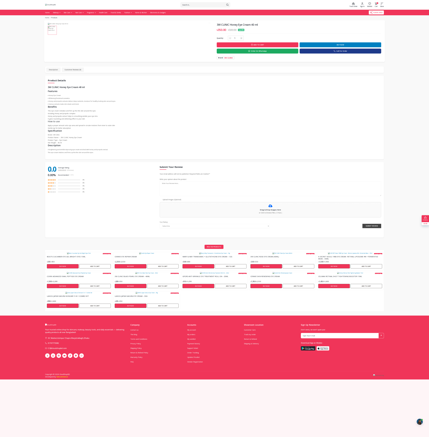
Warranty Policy (136, 357)
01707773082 (53, 343)
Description (53, 70)
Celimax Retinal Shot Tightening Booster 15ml (340, 276)
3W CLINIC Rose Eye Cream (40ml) (264, 257)
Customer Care (250, 330)
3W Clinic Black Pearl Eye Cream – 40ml (132, 276)
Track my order (250, 334)
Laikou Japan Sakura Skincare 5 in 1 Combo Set (68, 296)
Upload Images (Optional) (172, 199)
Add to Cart (95, 266)
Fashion (127, 12)
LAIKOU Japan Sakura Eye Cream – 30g (131, 296)
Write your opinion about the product (173, 179)
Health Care (103, 12)
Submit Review (372, 226)
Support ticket (192, 348)
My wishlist (191, 339)
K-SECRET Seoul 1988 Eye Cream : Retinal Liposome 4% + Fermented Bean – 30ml (348, 258)
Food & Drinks (116, 12)
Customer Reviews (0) (73, 70)
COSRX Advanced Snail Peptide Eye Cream (65, 276)
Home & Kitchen (141, 12)
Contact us (134, 330)
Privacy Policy (135, 343)
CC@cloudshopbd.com (57, 348)
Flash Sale (378, 12)
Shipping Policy (136, 348)
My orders (191, 334)
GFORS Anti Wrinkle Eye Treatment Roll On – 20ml (205, 276)
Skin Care (67, 12)
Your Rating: (164, 222)
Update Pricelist (193, 357)
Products (54, 18)
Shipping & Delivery (251, 343)
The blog (133, 334)
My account (191, 330)
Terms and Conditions (138, 339)
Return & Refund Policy (139, 352)
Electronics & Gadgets (158, 12)
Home (47, 12)
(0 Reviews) (70, 170)
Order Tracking (193, 352)
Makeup (56, 12)
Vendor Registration (195, 362)
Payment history (193, 343)
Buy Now (340, 45)
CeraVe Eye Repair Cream (126, 257)
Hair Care (78, 12)
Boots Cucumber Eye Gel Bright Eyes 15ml (66, 257)
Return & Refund (250, 339)
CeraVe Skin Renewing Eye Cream (265, 276)
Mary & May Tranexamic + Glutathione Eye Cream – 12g (207, 257)
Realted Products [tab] (214, 247)
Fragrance (90, 12)
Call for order (341, 51)
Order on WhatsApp (259, 51)
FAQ (132, 362)
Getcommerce (62, 377)
